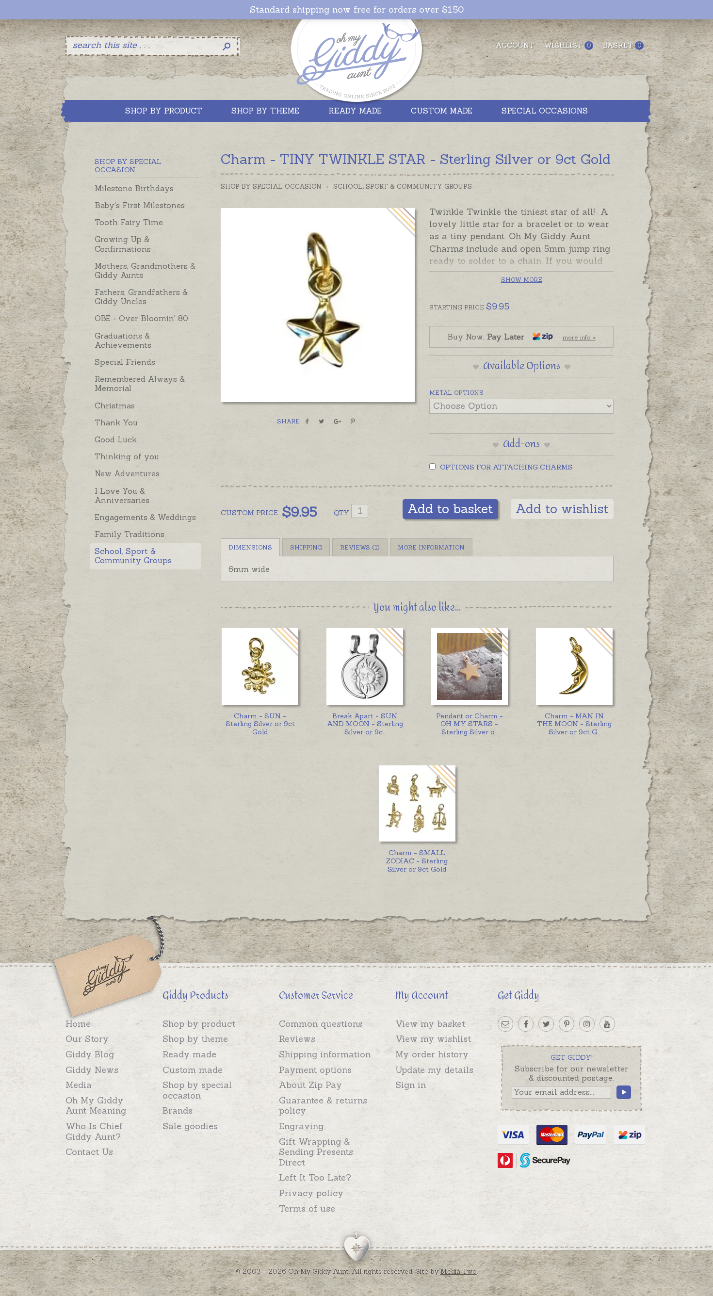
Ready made (189, 1054)
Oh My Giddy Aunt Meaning (95, 1106)
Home (78, 1023)
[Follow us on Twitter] (546, 1024)
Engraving (301, 1126)
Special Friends (125, 362)
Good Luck (116, 439)
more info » (579, 337)
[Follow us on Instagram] (587, 1024)
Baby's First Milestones (140, 205)
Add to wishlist (562, 509)
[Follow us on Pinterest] (566, 1024)
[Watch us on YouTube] (607, 1024)
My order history (432, 1054)
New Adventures (127, 473)
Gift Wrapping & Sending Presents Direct (316, 1152)
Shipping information (325, 1054)
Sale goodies (190, 1126)
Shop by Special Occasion (271, 186)
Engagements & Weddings (145, 517)
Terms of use (307, 1208)
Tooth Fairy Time (129, 222)
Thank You (116, 422)
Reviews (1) (360, 547)
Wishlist (567, 45)
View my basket (430, 1023)
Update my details (434, 1069)
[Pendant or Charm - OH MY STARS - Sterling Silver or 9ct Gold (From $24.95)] (469, 666)
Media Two (458, 1271)
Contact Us (89, 1151)
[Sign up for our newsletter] (505, 1024)
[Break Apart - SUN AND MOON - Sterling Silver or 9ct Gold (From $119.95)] (364, 666)
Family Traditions (129, 534)
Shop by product (198, 1023)
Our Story (87, 1038)
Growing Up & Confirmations (123, 243)
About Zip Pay (310, 1084)
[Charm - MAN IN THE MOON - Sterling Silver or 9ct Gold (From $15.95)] (574, 666)
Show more (521, 279)
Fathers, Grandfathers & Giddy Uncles (141, 296)
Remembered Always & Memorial (140, 383)
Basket (622, 45)
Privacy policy (311, 1193)
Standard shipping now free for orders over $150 (357, 9)
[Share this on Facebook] (307, 421)
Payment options (315, 1069)
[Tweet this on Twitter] (321, 421)
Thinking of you (127, 456)
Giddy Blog (89, 1054)
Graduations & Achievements (123, 340)
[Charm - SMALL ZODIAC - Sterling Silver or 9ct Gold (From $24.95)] (417, 803)
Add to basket (450, 509)
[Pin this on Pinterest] (353, 421)
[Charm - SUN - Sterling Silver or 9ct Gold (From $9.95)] (260, 666)
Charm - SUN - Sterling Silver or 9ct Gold (260, 724)
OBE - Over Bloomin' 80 (141, 318)
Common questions (320, 1023)
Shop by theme (195, 1038)
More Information (431, 547)
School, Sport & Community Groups (133, 555)
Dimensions (250, 547)
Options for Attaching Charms (505, 467)
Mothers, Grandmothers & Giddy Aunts (145, 270)
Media (78, 1084)
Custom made (192, 1069)
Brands (177, 1110)
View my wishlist (433, 1038)
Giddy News (91, 1069)
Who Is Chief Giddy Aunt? (94, 1131)
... (365, 724)
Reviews (297, 1038)
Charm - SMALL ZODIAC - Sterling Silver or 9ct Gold (417, 861)
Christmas (115, 405)
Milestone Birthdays (134, 188)
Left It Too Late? (315, 1177)
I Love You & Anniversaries (122, 495)
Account (515, 45)
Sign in (410, 1084)
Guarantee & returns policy (323, 1106)
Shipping (306, 547)
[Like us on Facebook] (526, 1024)
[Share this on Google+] (337, 421)
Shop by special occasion (197, 1090)
